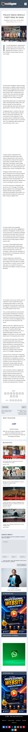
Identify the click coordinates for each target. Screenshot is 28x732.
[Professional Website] (14, 633)
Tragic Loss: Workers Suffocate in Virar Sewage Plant (13, 525)
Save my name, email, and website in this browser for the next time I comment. (13, 561)
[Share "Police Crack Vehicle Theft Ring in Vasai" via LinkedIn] (19, 393)
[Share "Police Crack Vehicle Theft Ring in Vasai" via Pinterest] (16, 393)
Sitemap (24, 720)
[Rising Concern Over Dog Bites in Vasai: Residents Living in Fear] (14, 473)
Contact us (14, 722)
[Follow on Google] (4, 727)
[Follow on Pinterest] (24, 727)
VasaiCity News (12, 20)
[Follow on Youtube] (18, 727)
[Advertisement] (14, 70)
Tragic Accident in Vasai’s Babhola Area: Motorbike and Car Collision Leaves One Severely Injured (13, 504)
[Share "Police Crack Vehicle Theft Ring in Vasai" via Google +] (11, 393)
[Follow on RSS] (15, 730)
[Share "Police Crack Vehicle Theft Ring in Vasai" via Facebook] (5, 393)
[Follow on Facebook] (6, 727)
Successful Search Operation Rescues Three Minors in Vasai (13, 461)
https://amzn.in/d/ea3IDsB (14, 590)
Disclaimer (18, 720)
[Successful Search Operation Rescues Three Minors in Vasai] (14, 452)
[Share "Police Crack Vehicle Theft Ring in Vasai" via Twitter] (8, 393)
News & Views (9, 22)
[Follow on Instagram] (9, 727)
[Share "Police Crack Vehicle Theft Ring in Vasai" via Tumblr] (14, 393)
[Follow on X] (12, 727)
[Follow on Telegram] (12, 730)
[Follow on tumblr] (21, 727)
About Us (4, 720)
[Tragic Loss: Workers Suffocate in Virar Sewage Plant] (14, 515)
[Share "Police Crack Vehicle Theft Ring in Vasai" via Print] (16, 396)
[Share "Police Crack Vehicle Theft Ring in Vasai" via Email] (14, 396)
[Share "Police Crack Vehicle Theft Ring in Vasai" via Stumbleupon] (11, 396)
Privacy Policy (11, 720)
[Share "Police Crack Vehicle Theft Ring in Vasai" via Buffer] (22, 393)
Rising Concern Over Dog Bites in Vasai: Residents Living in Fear (13, 482)
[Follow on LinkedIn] (15, 727)
